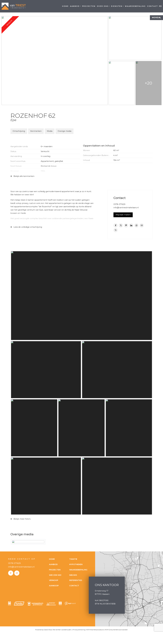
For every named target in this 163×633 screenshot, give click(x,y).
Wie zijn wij (55, 575)
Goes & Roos (48, 630)
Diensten (116, 6)
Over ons (102, 6)
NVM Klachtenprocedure (95, 630)
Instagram (160, 6)
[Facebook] (10, 573)
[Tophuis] (70, 603)
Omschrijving (19, 131)
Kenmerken (36, 131)
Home (65, 6)
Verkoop (53, 580)
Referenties (75, 580)
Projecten (89, 6)
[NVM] (9, 603)
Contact (152, 6)
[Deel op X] (121, 225)
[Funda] (19, 603)
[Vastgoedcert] (35, 603)
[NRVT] (60, 603)
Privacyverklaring (79, 630)
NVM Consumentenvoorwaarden (116, 630)
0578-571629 (119, 204)
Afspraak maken (123, 215)
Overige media (64, 131)
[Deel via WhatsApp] (136, 225)
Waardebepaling (135, 6)
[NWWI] (51, 603)
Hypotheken (76, 564)
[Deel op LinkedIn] (131, 225)
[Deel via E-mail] (142, 225)
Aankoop (54, 585)
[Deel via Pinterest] (126, 225)
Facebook (159, 6)
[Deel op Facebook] (115, 225)
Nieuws (73, 575)
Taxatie (73, 559)
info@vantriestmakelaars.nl (126, 207)
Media (49, 131)
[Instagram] (16, 573)
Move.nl (156, 17)
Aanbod (75, 6)
